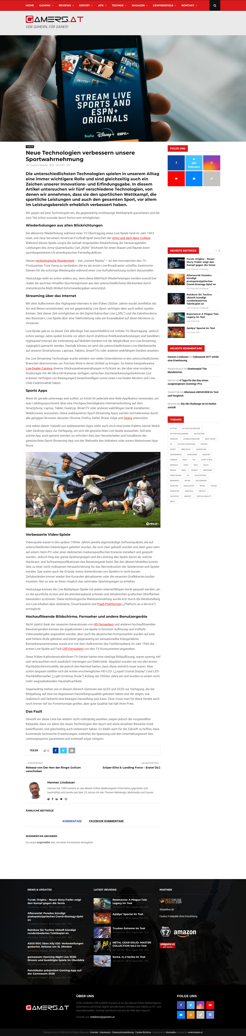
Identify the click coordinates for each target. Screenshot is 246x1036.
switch (202, 491)
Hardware (192, 455)
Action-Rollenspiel (179, 434)
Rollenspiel (201, 481)
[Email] (181, 1015)
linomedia (171, 1032)
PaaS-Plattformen (109, 604)
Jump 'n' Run (206, 460)
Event (173, 449)
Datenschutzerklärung (123, 1032)
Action (173, 428)
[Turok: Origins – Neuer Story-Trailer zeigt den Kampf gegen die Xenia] (176, 263)
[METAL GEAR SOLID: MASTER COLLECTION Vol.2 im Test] (102, 946)
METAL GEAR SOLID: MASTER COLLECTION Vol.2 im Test (132, 944)
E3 (171, 444)
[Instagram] (200, 1005)
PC (188, 475)
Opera (128, 418)
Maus (206, 465)
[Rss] (191, 1015)
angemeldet (43, 842)
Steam (214, 486)
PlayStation (200, 475)
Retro (187, 481)
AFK (101, 5)
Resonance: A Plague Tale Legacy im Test (202, 315)
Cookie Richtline (143, 1032)
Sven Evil (195, 321)
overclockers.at (195, 1032)
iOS (194, 460)
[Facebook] (181, 1005)
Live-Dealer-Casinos (39, 368)
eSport (84, 5)
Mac (196, 465)
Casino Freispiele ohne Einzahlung (178, 916)
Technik (118, 5)
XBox (172, 501)
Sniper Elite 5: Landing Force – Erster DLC (131, 767)
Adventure (199, 434)
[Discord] (210, 1015)
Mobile (194, 470)
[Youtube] (210, 1005)
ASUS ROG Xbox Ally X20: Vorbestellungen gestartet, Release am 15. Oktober (56, 945)
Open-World (176, 475)
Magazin (138, 5)
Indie (184, 460)
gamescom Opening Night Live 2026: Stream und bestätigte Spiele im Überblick (56, 958)
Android (174, 439)
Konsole (174, 465)
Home (30, 5)
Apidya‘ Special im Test (201, 328)
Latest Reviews (105, 889)
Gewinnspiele (163, 5)
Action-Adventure (191, 428)
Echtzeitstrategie (186, 444)
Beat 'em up (210, 439)
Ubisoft (187, 496)
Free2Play (186, 449)
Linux (185, 465)
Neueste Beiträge (183, 250)
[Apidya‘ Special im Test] (176, 332)
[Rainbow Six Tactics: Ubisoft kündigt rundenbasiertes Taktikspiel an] (176, 298)
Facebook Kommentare (106, 821)
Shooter (174, 486)
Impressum (105, 1032)
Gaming (44, 5)
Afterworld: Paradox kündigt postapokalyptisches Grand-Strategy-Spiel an (201, 280)
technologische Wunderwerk (55, 260)
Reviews (65, 5)
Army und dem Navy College (131, 238)
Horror (173, 460)
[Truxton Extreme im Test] (102, 932)
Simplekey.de (167, 909)
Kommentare (72, 821)
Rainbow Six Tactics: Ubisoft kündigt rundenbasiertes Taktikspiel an (199, 299)
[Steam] (200, 1015)
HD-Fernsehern (104, 624)
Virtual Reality (204, 496)
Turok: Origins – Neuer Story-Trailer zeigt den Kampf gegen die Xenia (201, 261)
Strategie (174, 491)
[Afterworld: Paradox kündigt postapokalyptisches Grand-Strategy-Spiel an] (176, 279)
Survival (189, 491)
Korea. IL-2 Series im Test (129, 957)
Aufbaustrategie (191, 439)
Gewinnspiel (176, 455)
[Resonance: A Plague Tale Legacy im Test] (176, 318)
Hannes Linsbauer (39, 165)
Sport (202, 486)
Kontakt (188, 5)
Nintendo (207, 470)
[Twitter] (191, 1005)
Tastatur (174, 496)
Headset (206, 455)
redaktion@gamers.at (102, 1017)
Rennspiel (174, 481)
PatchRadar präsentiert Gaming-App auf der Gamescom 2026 (54, 972)
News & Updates (40, 889)
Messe (173, 470)
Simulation (189, 486)
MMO (183, 470)
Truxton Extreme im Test (129, 928)
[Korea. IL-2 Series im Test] (102, 961)
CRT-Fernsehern (73, 649)
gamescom (201, 449)
